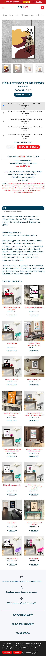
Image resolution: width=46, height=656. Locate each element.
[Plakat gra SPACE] (12, 546)
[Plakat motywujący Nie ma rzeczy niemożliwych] (12, 436)
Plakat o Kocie (12, 523)
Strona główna (8, 15)
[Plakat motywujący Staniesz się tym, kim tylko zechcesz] (34, 472)
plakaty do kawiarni (8, 188)
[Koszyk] (42, 7)
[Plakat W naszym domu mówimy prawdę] (34, 436)
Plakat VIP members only (11, 485)
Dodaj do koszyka (28, 147)
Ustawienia (28, 652)
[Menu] (3, 7)
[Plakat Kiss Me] (34, 546)
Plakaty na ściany (30, 190)
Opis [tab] (4, 208)
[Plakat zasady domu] (34, 366)
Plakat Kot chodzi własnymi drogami (34, 344)
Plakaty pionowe (27, 192)
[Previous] (5, 41)
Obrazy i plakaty (27, 183)
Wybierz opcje (12, 315)
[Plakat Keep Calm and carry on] (12, 401)
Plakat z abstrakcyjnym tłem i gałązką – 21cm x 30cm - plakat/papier (25, 112)
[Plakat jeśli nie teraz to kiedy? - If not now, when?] (34, 401)
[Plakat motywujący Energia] (34, 295)
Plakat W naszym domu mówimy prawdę (34, 450)
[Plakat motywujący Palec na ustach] (12, 295)
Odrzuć (17, 652)
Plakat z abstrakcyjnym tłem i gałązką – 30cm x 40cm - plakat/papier (25, 120)
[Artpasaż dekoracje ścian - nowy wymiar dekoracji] (23, 7)
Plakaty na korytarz (18, 190)
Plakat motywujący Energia (34, 307)
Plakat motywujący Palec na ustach (11, 308)
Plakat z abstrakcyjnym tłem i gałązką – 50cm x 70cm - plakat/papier (25, 127)
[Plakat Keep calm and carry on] (34, 510)
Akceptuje (7, 652)
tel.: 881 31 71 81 (23, 166)
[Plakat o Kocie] (12, 510)
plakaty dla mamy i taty (36, 186)
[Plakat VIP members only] (12, 472)
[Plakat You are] (12, 331)
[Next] (41, 41)
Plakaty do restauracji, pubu (32, 15)
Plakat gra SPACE (12, 558)
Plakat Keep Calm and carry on (11, 414)
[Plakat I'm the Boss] (12, 366)
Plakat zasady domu (34, 379)
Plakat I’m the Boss (11, 379)
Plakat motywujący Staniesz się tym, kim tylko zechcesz (34, 487)
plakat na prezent (38, 183)
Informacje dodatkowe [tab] (12, 211)
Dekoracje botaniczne (14, 183)
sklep (18, 15)
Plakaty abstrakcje (7, 186)
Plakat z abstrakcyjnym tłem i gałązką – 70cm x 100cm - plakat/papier (25, 135)
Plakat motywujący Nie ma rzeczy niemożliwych (12, 450)
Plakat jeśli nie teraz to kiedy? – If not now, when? (34, 414)
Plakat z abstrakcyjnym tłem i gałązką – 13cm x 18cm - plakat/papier (25, 105)
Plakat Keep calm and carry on (34, 524)
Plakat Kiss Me (34, 558)
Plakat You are (12, 343)
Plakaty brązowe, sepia (21, 186)
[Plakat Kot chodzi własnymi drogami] (34, 331)
